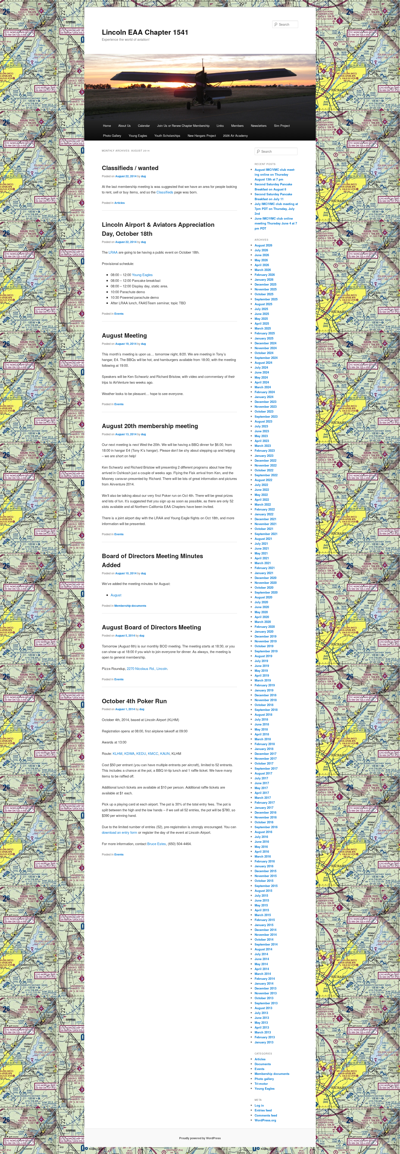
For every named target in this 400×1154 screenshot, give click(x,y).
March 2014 (263, 973)
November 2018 (266, 700)
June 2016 (262, 841)
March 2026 (263, 270)
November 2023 (266, 406)
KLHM (117, 753)
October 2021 (264, 528)
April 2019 (262, 675)
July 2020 (261, 602)
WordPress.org (265, 1120)
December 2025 (265, 284)
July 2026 (261, 250)
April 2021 (262, 558)
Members (237, 125)
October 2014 (264, 939)
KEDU (141, 753)
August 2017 (263, 773)
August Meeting (124, 335)
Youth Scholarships (167, 135)
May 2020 (261, 612)
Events (119, 313)
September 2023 (266, 416)
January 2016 (264, 866)
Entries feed (263, 1110)
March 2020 (263, 621)
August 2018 (263, 714)
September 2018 (266, 709)
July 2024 (261, 367)
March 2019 (263, 680)
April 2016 (262, 851)
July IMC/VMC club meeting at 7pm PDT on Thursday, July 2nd (276, 209)
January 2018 (264, 749)
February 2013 (265, 1037)
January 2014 (264, 983)
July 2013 (261, 1013)
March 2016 (263, 856)
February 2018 (265, 744)
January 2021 (264, 573)
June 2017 (262, 783)
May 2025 (261, 318)
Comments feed (266, 1115)
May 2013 (261, 1022)
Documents (263, 1064)
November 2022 (266, 465)
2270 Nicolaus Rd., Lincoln (147, 668)
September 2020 (266, 592)
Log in (259, 1105)
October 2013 (264, 998)
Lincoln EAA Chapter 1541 (145, 32)
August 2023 (263, 421)
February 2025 (265, 333)
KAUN (165, 753)
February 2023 (265, 450)
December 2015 (265, 871)
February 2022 (265, 509)
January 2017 (264, 807)
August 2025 (263, 304)
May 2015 (261, 905)
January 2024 (264, 397)
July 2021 (261, 543)
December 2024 (265, 343)
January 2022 (264, 514)
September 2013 (266, 1003)
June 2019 (262, 665)
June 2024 (262, 372)
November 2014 (266, 934)
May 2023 (261, 436)
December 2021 (265, 519)
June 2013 (262, 1017)
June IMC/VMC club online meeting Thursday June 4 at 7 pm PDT (276, 223)
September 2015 (266, 885)
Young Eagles (138, 135)
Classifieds (164, 192)
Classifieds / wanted (130, 167)
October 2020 (264, 587)
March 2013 (263, 1032)
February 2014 (265, 978)
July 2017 (261, 778)
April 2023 (262, 441)
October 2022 (264, 470)
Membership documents (130, 605)
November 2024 (266, 348)
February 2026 (265, 274)
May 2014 (261, 964)
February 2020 (265, 626)
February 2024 (265, 392)
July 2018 (261, 719)
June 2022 (262, 489)
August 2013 (263, 1008)
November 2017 (266, 758)
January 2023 (264, 455)
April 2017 (262, 792)
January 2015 (264, 925)
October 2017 (264, 763)
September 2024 (266, 357)
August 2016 (263, 832)
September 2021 (266, 534)
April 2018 (262, 734)
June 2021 (262, 548)
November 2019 (266, 641)
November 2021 (266, 524)
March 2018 (263, 739)
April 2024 (262, 382)
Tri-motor (261, 1083)
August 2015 (263, 890)
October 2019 (264, 646)
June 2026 (262, 255)
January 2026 (264, 279)
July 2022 (261, 484)
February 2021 (265, 568)
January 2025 (264, 338)
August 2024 (263, 362)
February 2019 (265, 685)
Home (107, 125)
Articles (119, 203)
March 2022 (263, 504)
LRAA (113, 252)
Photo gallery (264, 1078)
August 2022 (263, 480)
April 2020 (262, 617)
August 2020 (263, 597)
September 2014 (266, 944)
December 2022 (265, 460)
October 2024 (264, 353)
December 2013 (265, 988)
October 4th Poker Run (134, 701)
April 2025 (262, 323)
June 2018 (262, 724)
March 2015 (263, 915)
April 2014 (262, 969)
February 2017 (265, 802)
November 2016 (266, 817)
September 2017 (266, 768)
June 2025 (262, 313)
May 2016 (261, 846)
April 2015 (262, 910)
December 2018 (265, 695)
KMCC (153, 753)
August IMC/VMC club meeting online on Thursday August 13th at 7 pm (275, 174)
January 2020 (264, 631)
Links (220, 125)
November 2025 (266, 289)
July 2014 (261, 954)
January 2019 (264, 690)
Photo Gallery (112, 135)
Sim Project (282, 125)
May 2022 (261, 494)
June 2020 (262, 607)
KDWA (129, 753)
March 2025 (263, 328)
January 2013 (264, 1042)
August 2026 (263, 245)
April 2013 (262, 1027)
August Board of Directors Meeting (151, 627)
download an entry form (119, 832)
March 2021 (263, 563)
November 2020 (266, 582)
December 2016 (265, 812)
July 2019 (261, 661)
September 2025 (266, 299)
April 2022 (262, 499)
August (116, 594)
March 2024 (263, 387)
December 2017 (265, 753)
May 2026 (261, 260)
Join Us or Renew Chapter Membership (183, 125)
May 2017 (261, 788)
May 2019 (261, 670)
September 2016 (266, 827)
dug (143, 176)
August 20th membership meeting (150, 425)
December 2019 (265, 636)
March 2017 (263, 797)
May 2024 (261, 377)
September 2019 (266, 651)
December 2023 (265, 401)
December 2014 (265, 929)
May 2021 (261, 553)
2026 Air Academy (235, 135)
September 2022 (266, 475)
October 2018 (264, 705)
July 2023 (261, 426)
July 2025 (261, 309)
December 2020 (265, 577)
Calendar (144, 125)
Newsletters (259, 125)
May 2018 (261, 729)
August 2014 (263, 949)
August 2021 (263, 538)
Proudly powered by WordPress (200, 1138)
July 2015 (261, 895)
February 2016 (265, 861)
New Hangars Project (202, 135)
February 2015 (265, 920)
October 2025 (264, 294)
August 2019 (263, 656)
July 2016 (261, 836)
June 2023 (262, 431)
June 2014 (262, 959)
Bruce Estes (156, 843)
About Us (124, 125)
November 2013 (266, 993)
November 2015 (266, 876)
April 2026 (262, 265)
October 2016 (264, 822)
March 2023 (263, 445)
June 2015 (262, 900)
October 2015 (264, 880)
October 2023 (264, 411)
